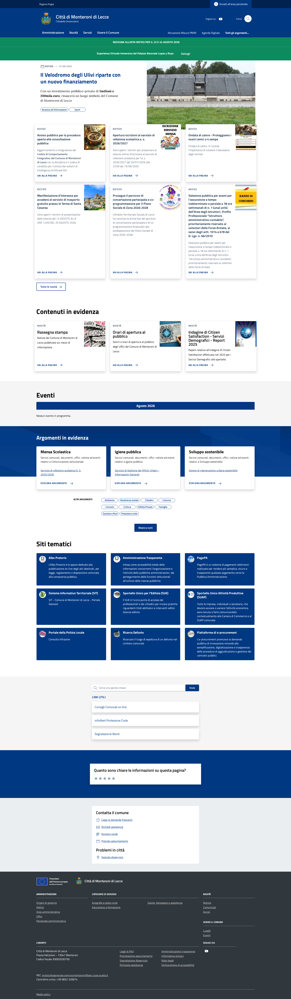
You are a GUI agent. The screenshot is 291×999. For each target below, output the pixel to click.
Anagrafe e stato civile (105, 903)
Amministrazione (53, 32)
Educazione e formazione (106, 907)
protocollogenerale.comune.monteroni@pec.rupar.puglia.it (75, 975)
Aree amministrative (48, 912)
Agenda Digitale (211, 33)
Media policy (43, 994)
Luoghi (207, 931)
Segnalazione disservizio (134, 960)
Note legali (167, 960)
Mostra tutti (145, 528)
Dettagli (185, 54)
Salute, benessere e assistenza (165, 903)
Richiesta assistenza (131, 965)
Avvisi (206, 912)
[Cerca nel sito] (248, 18)
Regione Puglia (46, 4)
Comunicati (209, 907)
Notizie (207, 903)
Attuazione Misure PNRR (182, 33)
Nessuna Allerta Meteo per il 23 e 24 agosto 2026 (146, 42)
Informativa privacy (172, 956)
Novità (73, 32)
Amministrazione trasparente (178, 951)
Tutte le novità (49, 287)
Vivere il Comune (108, 32)
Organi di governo (46, 903)
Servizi (87, 32)
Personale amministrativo (51, 921)
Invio (192, 688)
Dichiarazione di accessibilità (177, 965)
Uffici (39, 916)
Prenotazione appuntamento (136, 956)
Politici (40, 907)
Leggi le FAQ (127, 951)
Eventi (207, 935)
